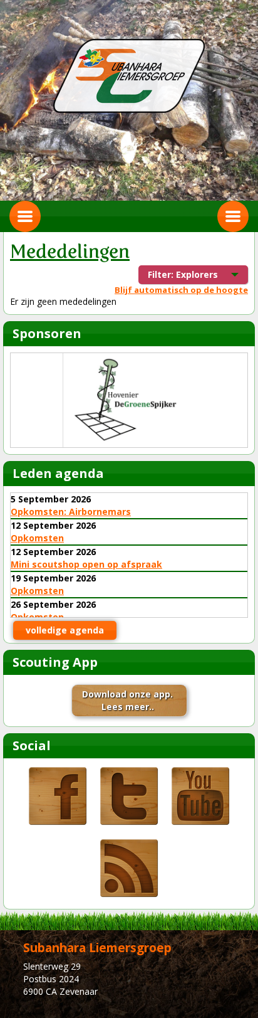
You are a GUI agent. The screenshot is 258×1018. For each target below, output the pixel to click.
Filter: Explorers (185, 276)
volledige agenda (65, 630)
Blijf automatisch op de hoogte (181, 289)
